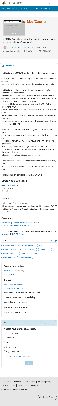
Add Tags (53, 241)
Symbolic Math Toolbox (13, 289)
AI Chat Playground (49, 8)
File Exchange (15, 3)
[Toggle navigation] (2, 14)
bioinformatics (8, 245)
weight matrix (26, 258)
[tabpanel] (29, 221)
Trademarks (18, 382)
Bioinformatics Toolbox (13, 285)
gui (19, 245)
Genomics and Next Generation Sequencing (19, 225)
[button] (4, 51)
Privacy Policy (30, 382)
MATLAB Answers (9, 8)
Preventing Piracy (44, 382)
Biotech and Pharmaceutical (25, 223)
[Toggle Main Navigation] (54, 3)
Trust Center (6, 382)
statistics (36, 253)
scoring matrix (45, 249)
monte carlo (29, 245)
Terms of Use (23, 385)
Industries (5, 223)
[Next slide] (53, 8)
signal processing (9, 253)
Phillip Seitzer (14, 47)
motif (41, 245)
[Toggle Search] (49, 3)
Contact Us (34, 385)
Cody (36, 8)
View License (9, 274)
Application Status (8, 385)
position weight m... (10, 249)
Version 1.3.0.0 (31, 47)
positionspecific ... (28, 249)
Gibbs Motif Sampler (9, 185)
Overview (8, 65)
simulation (24, 253)
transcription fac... (9, 258)
